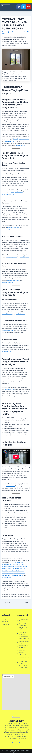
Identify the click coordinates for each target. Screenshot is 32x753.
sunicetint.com (20, 314)
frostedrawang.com (13, 227)
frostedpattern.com (13, 280)
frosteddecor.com (7, 282)
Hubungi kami (16, 721)
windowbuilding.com (8, 230)
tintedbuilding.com (17, 575)
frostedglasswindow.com (21, 139)
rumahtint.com (20, 145)
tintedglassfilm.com (16, 192)
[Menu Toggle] (13, 7)
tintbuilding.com (24, 257)
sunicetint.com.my (7, 314)
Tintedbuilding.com (8, 330)
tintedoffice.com (9, 141)
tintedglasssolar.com (8, 194)
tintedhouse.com (11, 257)
